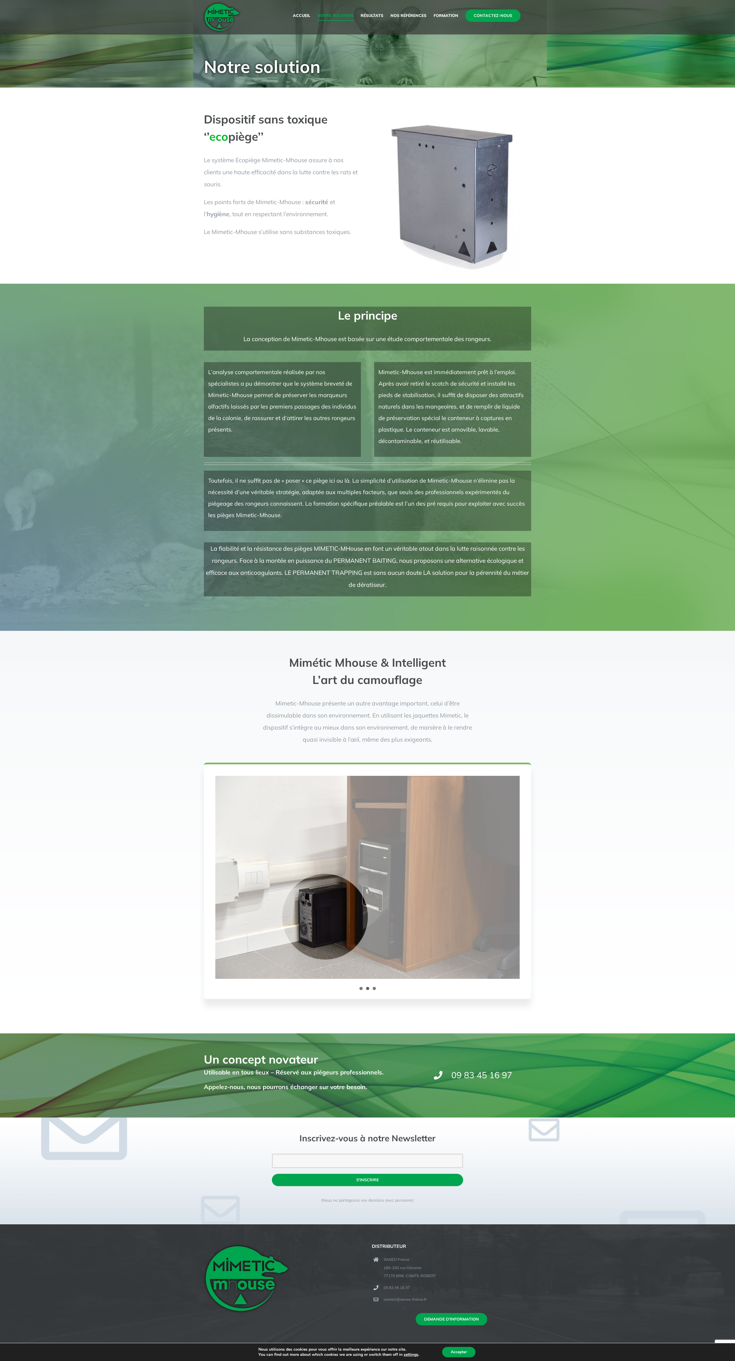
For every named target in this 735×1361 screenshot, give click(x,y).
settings (411, 1354)
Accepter (459, 1352)
